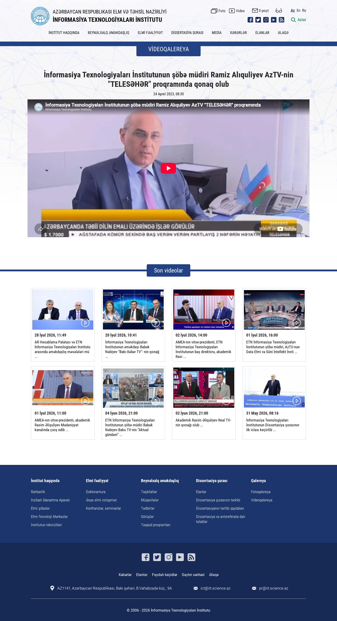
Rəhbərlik (38, 491)
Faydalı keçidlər (164, 575)
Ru (304, 10)
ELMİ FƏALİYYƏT (150, 33)
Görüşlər (147, 516)
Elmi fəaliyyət (97, 481)
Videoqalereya (261, 500)
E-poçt (264, 10)
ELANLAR (262, 33)
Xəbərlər (125, 575)
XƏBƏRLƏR (238, 33)
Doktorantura (95, 491)
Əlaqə (213, 575)
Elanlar (201, 491)
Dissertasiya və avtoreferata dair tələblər (220, 519)
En (298, 10)
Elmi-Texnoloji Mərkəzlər (49, 516)
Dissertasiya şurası (211, 481)
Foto (222, 10)
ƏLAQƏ (283, 33)
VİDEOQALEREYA (168, 49)
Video (240, 10)
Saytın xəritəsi (193, 575)
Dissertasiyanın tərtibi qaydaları (220, 508)
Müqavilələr (150, 500)
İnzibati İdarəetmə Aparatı (50, 500)
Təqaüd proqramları (156, 525)
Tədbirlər (148, 508)
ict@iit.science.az (215, 588)
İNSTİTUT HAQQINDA (64, 33)
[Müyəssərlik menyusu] (279, 10)
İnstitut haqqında (45, 481)
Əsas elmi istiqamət (101, 500)
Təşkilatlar (149, 491)
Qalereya (258, 481)
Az (293, 10)
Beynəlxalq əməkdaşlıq (160, 481)
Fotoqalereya (261, 491)
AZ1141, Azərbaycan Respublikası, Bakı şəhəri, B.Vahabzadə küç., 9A (114, 588)
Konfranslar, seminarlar (103, 508)
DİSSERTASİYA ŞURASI (187, 33)
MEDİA (216, 33)
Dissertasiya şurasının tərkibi (218, 500)
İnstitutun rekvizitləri (46, 525)
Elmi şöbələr (40, 508)
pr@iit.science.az (273, 588)
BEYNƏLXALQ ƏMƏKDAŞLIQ (108, 33)
